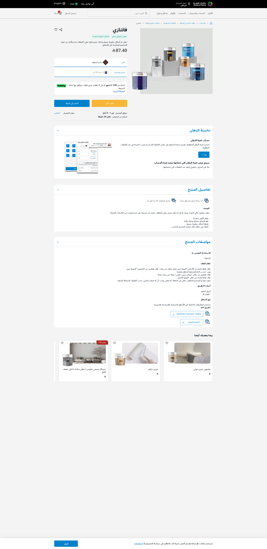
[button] (73, 4)
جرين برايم (153, 369)
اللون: (123, 62)
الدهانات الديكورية (170, 23)
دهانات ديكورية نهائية (152, 23)
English (58, 3)
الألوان (210, 13)
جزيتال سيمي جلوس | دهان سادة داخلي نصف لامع (84, 370)
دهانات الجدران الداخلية (187, 23)
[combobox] (118, 13)
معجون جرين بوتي (201, 369)
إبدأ (205, 155)
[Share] (61, 29)
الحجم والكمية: (119, 72)
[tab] (133, 190)
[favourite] (56, 29)
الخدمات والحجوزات (196, 13)
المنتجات (182, 13)
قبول (66, 543)
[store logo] (203, 4)
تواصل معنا (86, 4)
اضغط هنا (139, 543)
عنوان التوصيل (181, 3)
